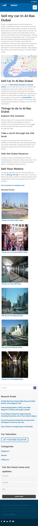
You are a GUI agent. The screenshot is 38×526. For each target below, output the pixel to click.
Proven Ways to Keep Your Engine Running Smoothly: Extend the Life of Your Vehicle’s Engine (19, 415)
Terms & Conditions (8, 514)
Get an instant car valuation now (12, 185)
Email (3, 489)
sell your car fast (12, 175)
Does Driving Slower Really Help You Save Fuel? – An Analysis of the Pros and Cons (18, 421)
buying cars (5, 451)
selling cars (5, 460)
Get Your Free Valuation (14, 440)
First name (5, 476)
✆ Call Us (34, 1)
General (4, 455)
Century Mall (26, 97)
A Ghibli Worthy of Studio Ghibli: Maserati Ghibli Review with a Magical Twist (18, 402)
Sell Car (6, 81)
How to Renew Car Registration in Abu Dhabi (17, 427)
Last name (5, 482)
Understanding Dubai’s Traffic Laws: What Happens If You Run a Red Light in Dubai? (16, 409)
